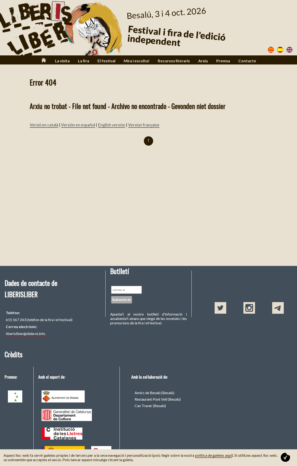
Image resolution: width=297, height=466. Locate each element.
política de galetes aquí (213, 455)
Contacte (247, 60)
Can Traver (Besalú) (150, 405)
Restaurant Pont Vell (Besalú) (158, 399)
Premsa (223, 60)
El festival (106, 60)
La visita (62, 60)
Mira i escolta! (136, 60)
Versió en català (44, 124)
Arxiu (203, 60)
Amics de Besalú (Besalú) (154, 392)
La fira (83, 60)
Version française (143, 124)
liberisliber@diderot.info (25, 333)
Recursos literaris (174, 60)
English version (111, 124)
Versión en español (78, 124)
